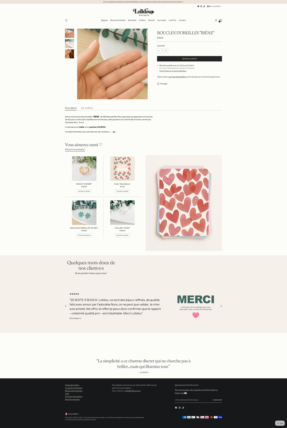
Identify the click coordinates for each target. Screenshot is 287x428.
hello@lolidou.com (133, 391)
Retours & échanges (73, 391)
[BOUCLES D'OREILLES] (84, 212)
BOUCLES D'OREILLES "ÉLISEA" (84, 228)
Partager (163, 84)
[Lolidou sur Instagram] (201, 6)
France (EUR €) (215, 6)
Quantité (161, 46)
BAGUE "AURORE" (84, 184)
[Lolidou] (143, 12)
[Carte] (122, 168)
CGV (67, 394)
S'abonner (217, 400)
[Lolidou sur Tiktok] (204, 6)
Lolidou (80, 417)
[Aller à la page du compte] (216, 20)
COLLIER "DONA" (122, 228)
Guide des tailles (72, 385)
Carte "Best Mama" (122, 184)
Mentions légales (72, 399)
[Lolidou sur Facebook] (198, 6)
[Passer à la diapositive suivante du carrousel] (221, 306)
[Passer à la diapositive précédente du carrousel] (65, 306)
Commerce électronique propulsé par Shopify (80, 419)
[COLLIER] (122, 212)
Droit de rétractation (74, 396)
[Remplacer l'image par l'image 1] (69, 33)
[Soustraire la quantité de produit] (159, 50)
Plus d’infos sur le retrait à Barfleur (173, 71)
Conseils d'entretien (73, 388)
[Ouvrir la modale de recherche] (66, 20)
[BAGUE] (84, 168)
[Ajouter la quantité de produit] (166, 50)
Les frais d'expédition (177, 77)
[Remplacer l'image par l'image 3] (69, 53)
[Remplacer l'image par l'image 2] (69, 43)
